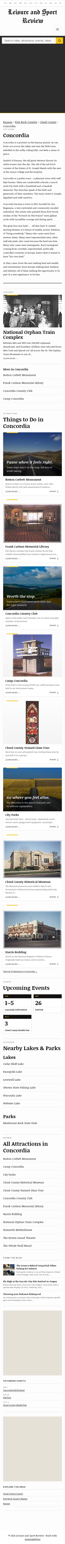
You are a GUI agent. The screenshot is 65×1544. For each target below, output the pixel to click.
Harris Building (15, 952)
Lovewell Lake (12, 1079)
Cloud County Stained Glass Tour (27, 748)
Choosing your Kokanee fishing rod (22, 1294)
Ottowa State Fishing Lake (19, 1087)
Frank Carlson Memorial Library (23, 383)
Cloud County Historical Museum (27, 882)
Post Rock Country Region (15, 1498)
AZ (15, 3)
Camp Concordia (13, 398)
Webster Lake (11, 1103)
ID (60, 3)
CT (36, 3)
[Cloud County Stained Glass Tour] (32, 722)
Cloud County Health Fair (15, 1405)
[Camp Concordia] (32, 655)
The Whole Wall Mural (17, 1245)
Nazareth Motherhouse (17, 1230)
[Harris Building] (32, 927)
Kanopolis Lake (12, 1071)
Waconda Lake (12, 1095)
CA (25, 3)
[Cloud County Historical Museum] (32, 856)
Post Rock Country (26, 122)
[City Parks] (32, 789)
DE (41, 3)
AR (20, 3)
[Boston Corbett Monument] (32, 454)
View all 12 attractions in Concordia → (20, 971)
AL (5, 3)
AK (10, 3)
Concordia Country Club (17, 391)
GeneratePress (32, 1539)
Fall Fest (7, 1397)
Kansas (7, 122)
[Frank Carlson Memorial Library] (32, 521)
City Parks (12, 815)
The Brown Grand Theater (19, 1238)
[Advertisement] (32, 77)
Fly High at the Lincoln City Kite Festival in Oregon (30, 1281)
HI (56, 3)
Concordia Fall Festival (14, 1390)
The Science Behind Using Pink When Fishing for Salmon (36, 1267)
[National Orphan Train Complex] (32, 311)
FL (46, 3)
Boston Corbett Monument (19, 375)
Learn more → (10, 358)
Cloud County (48, 122)
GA (51, 3)
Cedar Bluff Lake (13, 1064)
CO (30, 3)
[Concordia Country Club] (32, 588)
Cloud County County (13, 1493)
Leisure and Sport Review (32, 16)
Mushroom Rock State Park (20, 1123)
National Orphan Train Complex (29, 334)
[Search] (59, 40)
